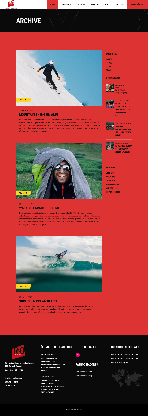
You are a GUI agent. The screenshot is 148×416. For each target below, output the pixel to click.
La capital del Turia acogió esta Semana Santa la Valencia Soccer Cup (123, 110)
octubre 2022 (111, 188)
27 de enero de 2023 (47, 376)
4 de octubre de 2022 (122, 101)
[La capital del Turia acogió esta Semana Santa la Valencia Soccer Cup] (110, 104)
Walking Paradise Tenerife (40, 208)
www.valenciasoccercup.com (124, 358)
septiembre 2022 (113, 192)
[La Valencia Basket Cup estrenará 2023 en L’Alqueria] (110, 146)
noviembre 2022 (112, 184)
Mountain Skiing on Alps (39, 114)
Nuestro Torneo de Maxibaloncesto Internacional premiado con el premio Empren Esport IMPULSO (52, 364)
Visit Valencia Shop (84, 375)
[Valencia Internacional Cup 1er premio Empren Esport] (110, 126)
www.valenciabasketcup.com (124, 354)
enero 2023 (110, 181)
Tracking (23, 100)
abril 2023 (110, 173)
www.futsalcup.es (119, 362)
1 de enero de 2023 (121, 143)
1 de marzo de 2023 (47, 354)
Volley (108, 70)
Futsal (109, 66)
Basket (109, 59)
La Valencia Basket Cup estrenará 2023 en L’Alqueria (123, 149)
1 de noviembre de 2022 (123, 123)
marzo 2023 (111, 177)
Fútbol (109, 63)
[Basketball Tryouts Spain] (110, 88)
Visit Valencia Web (84, 371)
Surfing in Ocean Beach (38, 301)
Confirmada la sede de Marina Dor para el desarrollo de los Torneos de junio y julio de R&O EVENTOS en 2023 (52, 386)
